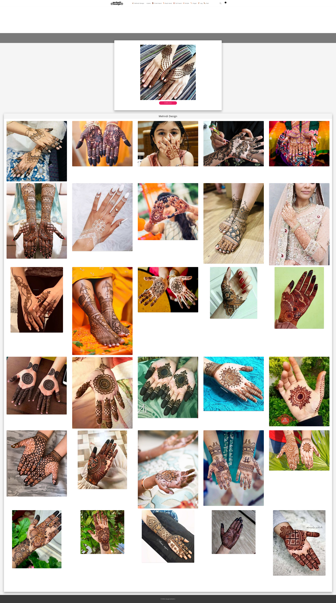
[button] (220, 3)
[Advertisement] (167, 20)
